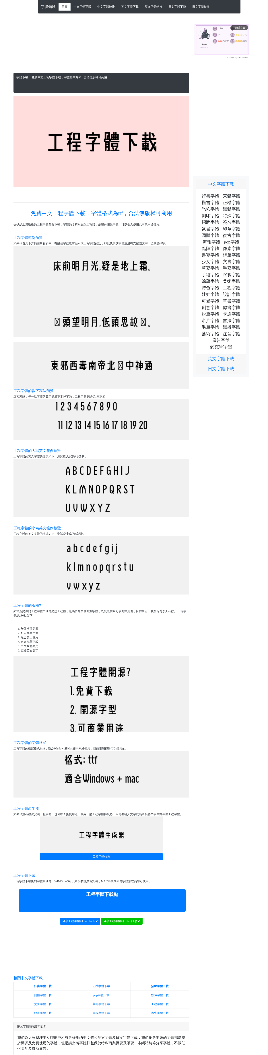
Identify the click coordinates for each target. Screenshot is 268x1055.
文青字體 (231, 261)
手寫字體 (231, 268)
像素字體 (231, 248)
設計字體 (231, 294)
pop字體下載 (101, 995)
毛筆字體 (210, 327)
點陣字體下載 (160, 995)
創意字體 (210, 307)
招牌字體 (210, 222)
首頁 (64, 6)
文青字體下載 (43, 1004)
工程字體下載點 (102, 894)
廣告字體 (221, 340)
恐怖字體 (210, 209)
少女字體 (210, 261)
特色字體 (210, 288)
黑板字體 (231, 327)
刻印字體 (210, 215)
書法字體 (231, 320)
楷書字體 (210, 202)
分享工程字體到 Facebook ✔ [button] (80, 921)
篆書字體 (210, 229)
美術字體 (231, 281)
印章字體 (231, 229)
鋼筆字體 (231, 255)
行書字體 (210, 196)
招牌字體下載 (160, 986)
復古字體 (231, 235)
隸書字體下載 (43, 1013)
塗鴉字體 (231, 274)
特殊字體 (231, 215)
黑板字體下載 (101, 1013)
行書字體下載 (43, 986)
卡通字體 (231, 314)
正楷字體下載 (101, 986)
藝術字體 (210, 333)
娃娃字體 (210, 294)
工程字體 (231, 288)
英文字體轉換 (153, 6)
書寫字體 (210, 255)
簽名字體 (231, 222)
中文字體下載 (82, 6)
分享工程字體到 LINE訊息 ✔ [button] (121, 921)
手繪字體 (210, 274)
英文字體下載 (130, 6)
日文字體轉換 (201, 6)
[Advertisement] (101, 47)
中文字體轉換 (106, 6)
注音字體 (231, 333)
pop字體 (231, 242)
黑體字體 (231, 209)
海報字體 (211, 242)
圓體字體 (210, 235)
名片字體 (210, 320)
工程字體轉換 (101, 856)
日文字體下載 (177, 6)
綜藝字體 (210, 281)
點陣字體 (210, 248)
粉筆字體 (210, 314)
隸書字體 (231, 307)
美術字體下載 (101, 1004)
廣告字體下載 (160, 1013)
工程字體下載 (160, 1004)
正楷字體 (231, 202)
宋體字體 (231, 196)
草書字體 (231, 301)
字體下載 (22, 77)
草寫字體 (210, 268)
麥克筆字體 (221, 347)
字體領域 (48, 7)
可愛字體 (210, 301)
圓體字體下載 (43, 995)
